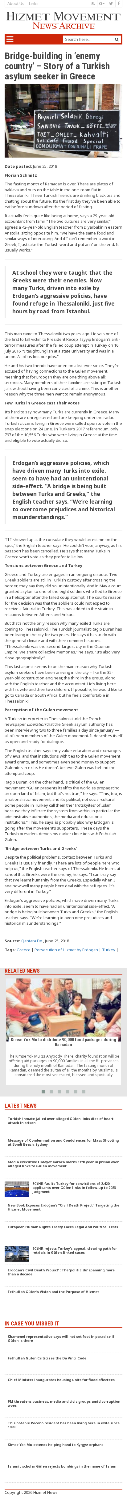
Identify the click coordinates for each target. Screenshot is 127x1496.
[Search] (117, 39)
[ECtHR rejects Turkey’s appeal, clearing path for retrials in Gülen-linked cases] (63, 1254)
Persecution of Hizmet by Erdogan (66, 950)
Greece (24, 950)
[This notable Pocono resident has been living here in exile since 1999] (63, 1428)
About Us (15, 3)
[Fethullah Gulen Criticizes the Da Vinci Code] (63, 1364)
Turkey (108, 950)
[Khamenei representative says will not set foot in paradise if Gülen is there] (63, 1342)
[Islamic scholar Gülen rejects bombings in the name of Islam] (63, 1472)
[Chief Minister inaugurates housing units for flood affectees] (63, 1385)
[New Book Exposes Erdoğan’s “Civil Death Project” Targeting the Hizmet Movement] (63, 1211)
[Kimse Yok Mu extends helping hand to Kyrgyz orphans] (63, 1450)
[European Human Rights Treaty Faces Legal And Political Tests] (63, 1232)
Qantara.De (31, 941)
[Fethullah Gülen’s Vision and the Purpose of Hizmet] (63, 1297)
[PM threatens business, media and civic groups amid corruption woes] (63, 1407)
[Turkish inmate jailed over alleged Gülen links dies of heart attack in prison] (63, 1124)
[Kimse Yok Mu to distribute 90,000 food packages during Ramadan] (63, 1031)
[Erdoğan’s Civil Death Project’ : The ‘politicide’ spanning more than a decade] (63, 1276)
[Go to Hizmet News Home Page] (63, 20)
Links (34, 3)
